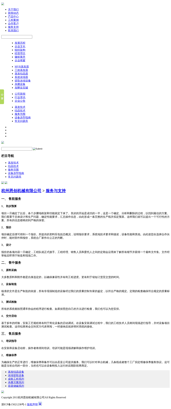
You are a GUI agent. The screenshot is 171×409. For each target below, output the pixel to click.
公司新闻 (20, 93)
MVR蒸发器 (22, 66)
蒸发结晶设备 (16, 371)
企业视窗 (20, 60)
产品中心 (13, 16)
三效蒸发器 (21, 70)
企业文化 (20, 46)
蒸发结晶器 (21, 73)
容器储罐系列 (16, 385)
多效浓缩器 (21, 77)
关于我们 (13, 9)
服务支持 (13, 27)
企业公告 (20, 100)
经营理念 (20, 53)
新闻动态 (13, 13)
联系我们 (13, 30)
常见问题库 (21, 121)
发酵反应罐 (21, 87)
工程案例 (13, 20)
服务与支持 (56, 190)
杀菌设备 (20, 84)
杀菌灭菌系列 (16, 382)
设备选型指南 (23, 117)
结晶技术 (20, 110)
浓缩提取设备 (16, 375)
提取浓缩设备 (23, 80)
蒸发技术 (20, 107)
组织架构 (20, 49)
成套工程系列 (16, 378)
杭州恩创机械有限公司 (21, 190)
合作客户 (13, 23)
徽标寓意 (20, 56)
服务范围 (20, 114)
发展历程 (20, 42)
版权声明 (32, 404)
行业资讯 (20, 97)
